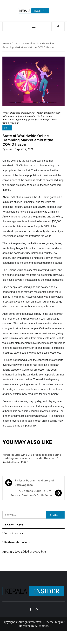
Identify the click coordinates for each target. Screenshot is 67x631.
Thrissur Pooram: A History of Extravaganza (34, 482)
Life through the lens (16, 542)
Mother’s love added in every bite (24, 551)
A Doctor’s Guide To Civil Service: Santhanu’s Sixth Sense (31, 493)
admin (10, 149)
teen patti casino (41, 248)
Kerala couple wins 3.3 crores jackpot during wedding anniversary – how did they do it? (31, 456)
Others (7, 128)
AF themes (41, 626)
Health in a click (12, 533)
